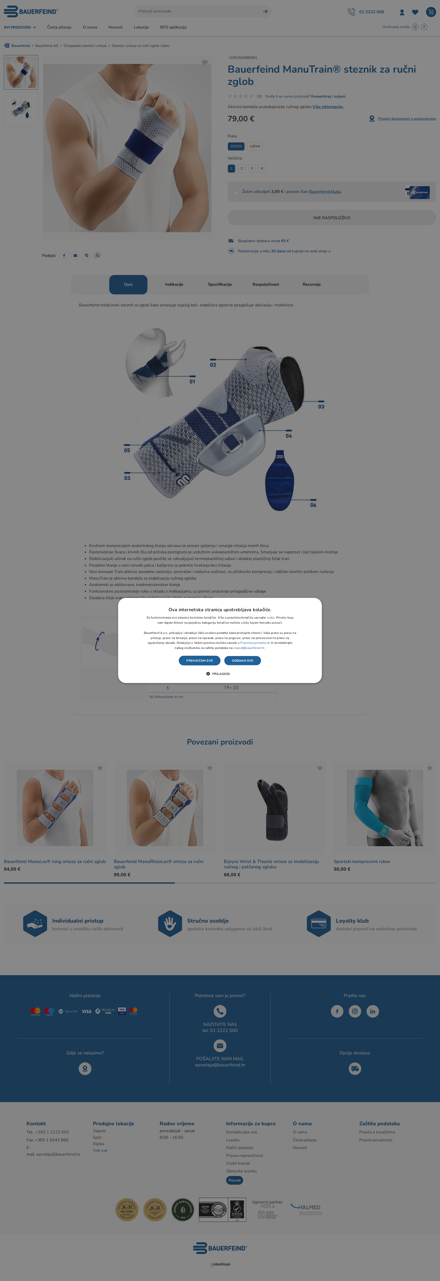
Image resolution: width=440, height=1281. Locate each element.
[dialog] (220, 640)
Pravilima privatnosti (255, 643)
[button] (220, 674)
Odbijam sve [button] (242, 661)
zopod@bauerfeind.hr (248, 648)
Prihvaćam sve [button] (199, 661)
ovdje (271, 618)
